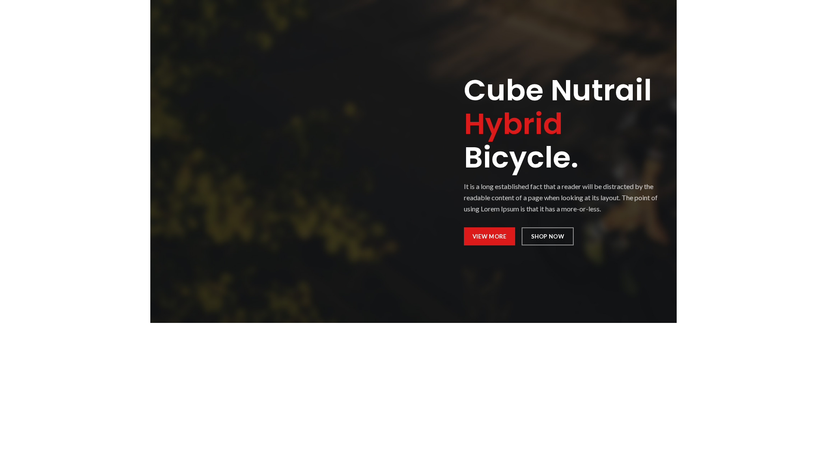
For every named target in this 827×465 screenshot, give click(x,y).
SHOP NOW (547, 236)
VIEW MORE (490, 236)
